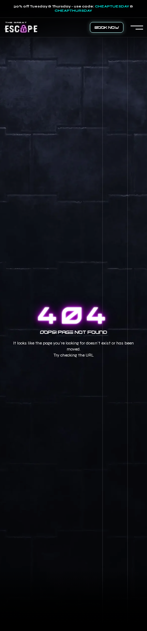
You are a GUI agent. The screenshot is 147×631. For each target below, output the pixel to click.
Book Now (107, 27)
